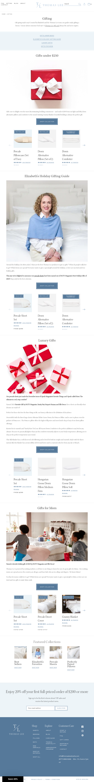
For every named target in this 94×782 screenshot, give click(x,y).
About (22, 3)
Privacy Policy (37, 779)
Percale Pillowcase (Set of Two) (21, 155)
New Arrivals (36, 746)
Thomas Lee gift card (52, 26)
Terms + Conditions (52, 779)
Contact (4, 5)
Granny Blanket (70, 617)
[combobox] (72, 4)
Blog (16, 3)
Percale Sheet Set (20, 318)
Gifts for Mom (47, 46)
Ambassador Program (51, 748)
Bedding (36, 734)
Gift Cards (64, 740)
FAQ (2, 3)
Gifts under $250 (47, 35)
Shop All (36, 757)
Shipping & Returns (64, 744)
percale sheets (39, 276)
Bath (35, 742)
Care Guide (50, 738)
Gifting (9, 3)
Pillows (36, 738)
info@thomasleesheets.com (69, 756)
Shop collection (47, 121)
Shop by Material (36, 752)
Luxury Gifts (47, 42)
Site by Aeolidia (82, 779)
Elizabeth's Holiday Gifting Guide (47, 39)
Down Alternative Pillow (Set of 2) (45, 155)
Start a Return (63, 731)
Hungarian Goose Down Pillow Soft (68, 483)
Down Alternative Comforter (67, 155)
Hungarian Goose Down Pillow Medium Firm (45, 485)
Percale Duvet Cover (45, 619)
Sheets (36, 730)
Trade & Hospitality (51, 742)
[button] (84, 145)
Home (4, 14)
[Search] (79, 4)
